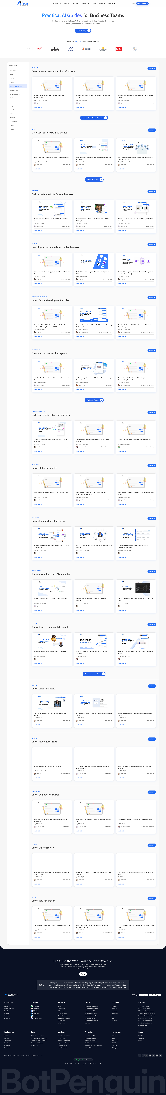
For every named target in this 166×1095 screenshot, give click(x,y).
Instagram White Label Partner (146, 1016)
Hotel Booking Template (91, 1043)
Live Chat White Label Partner (146, 1023)
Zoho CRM (114, 1040)
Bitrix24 (114, 1043)
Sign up (83, 974)
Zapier (113, 1038)
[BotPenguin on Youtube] (146, 1055)
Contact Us (7, 1006)
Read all (151, 68)
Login (133, 3)
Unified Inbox (7, 1040)
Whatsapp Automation (64, 1040)
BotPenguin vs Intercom (91, 1008)
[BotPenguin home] (41, 985)
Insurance (114, 1020)
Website (35, 1011)
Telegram (35, 1016)
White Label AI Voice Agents (146, 1011)
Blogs (59, 1006)
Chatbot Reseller (142, 1025)
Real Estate (115, 1013)
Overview (6, 1035)
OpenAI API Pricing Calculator (39, 1040)
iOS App (144, 995)
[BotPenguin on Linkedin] (150, 1055)
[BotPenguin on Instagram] (143, 1055)
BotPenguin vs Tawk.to (91, 1013)
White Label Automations (145, 1020)
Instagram (36, 1008)
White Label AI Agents (144, 1008)
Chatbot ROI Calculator (64, 1018)
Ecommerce (115, 1011)
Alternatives (88, 1023)
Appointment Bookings (64, 1043)
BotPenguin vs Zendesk (91, 1020)
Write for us (7, 1013)
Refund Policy (35, 1055)
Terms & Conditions (9, 1055)
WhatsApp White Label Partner (146, 1013)
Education (114, 1008)
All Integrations (116, 1048)
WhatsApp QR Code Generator (39, 1038)
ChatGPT (114, 1035)
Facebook (36, 1013)
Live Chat (6, 1038)
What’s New (7, 1018)
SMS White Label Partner (145, 1018)
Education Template (90, 1035)
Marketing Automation (64, 1035)
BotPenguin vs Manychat (91, 1006)
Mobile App (7, 1045)
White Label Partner (143, 1006)
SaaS (113, 1018)
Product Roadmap (63, 1016)
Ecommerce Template (90, 1040)
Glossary (6, 1016)
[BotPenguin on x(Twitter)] (153, 1055)
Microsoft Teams (37, 1018)
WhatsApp (36, 1006)
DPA (42, 1055)
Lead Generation (62, 1048)
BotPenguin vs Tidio (90, 1011)
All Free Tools (61, 1020)
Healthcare (114, 1006)
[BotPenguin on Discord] (160, 1055)
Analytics (6, 1043)
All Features (7, 1048)
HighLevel (114, 1045)
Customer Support (63, 1045)
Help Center (61, 1011)
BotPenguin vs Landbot (91, 1016)
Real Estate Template (90, 1038)
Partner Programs (9, 1008)
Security (6, 1011)
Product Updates (62, 1013)
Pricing (94, 3)
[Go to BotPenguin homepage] (26, 3)
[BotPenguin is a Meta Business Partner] (11, 995)
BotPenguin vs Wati (90, 1018)
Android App (155, 995)
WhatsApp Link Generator (38, 1035)
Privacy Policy (20, 1055)
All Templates (61, 1023)
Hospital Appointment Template (93, 1045)
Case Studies (61, 1008)
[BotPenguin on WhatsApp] (157, 1055)
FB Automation (62, 1038)
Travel (113, 1016)
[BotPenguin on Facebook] (139, 1055)
